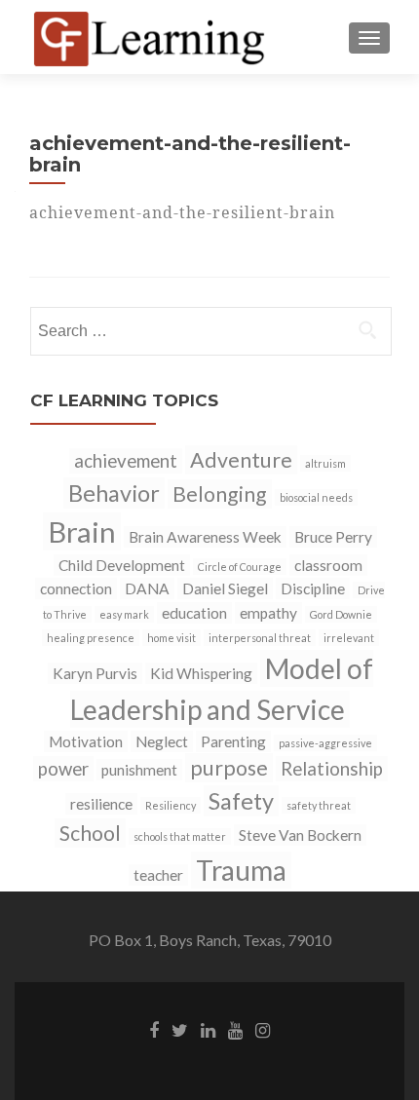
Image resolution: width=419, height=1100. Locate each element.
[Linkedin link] (208, 1029)
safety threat (318, 805)
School (90, 833)
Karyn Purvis (95, 673)
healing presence (90, 637)
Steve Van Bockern (300, 835)
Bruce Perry (333, 537)
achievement (125, 461)
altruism (325, 463)
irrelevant (349, 637)
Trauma (241, 870)
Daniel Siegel (225, 588)
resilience (101, 804)
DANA (147, 588)
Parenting (233, 741)
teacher (158, 875)
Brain (82, 531)
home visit (171, 637)
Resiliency (170, 805)
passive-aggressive (325, 743)
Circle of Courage (240, 566)
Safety (241, 801)
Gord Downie (341, 614)
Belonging (219, 494)
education (194, 613)
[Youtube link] (235, 1029)
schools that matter (179, 836)
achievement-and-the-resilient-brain (182, 212)
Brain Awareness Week (205, 537)
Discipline (313, 588)
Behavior (114, 493)
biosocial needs (316, 497)
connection (76, 588)
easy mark (124, 614)
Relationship (332, 768)
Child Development (121, 565)
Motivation (86, 741)
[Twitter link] (179, 1029)
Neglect (161, 741)
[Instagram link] (262, 1029)
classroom (328, 565)
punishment (139, 769)
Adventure (241, 460)
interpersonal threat (260, 637)
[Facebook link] (154, 1029)
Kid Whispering (201, 673)
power (63, 768)
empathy (268, 613)
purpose (229, 767)
